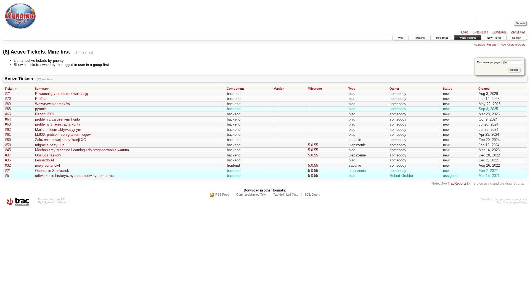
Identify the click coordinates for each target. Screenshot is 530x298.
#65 (8, 114)
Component (235, 88)
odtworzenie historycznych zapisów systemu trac (74, 176)
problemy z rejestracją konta (57, 124)
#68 (8, 109)
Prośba (40, 99)
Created (484, 88)
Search (516, 37)
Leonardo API (46, 160)
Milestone (315, 88)
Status (447, 88)
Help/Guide (499, 31)
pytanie (41, 109)
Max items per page (489, 62)
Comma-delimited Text (251, 194)
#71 (8, 94)
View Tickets (468, 37)
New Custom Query (513, 44)
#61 (8, 134)
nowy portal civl (47, 165)
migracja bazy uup (49, 145)
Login (464, 31)
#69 (8, 104)
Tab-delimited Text (285, 194)
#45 (8, 150)
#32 (8, 165)
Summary (42, 88)
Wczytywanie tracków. (53, 104)
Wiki (400, 37)
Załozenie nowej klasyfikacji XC (60, 140)
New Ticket (494, 37)
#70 (8, 99)
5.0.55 (313, 145)
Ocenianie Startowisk (52, 171)
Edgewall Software (54, 202)
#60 (8, 140)
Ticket (9, 88)
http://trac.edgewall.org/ (512, 202)
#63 (8, 124)
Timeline (419, 37)
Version (279, 88)
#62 (8, 129)
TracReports (457, 183)
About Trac (518, 31)
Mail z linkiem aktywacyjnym (58, 129)
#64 (8, 119)
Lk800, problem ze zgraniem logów (63, 134)
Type (351, 88)
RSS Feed (222, 194)
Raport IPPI (44, 114)
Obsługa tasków (48, 155)
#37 (8, 155)
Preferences (480, 31)
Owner (394, 88)
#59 (8, 145)
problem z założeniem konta (57, 119)
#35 (8, 160)
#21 (8, 171)
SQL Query (312, 194)
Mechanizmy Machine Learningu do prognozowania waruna (82, 150)
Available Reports (485, 44)
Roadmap (442, 37)
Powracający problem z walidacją (61, 94)
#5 (7, 176)
